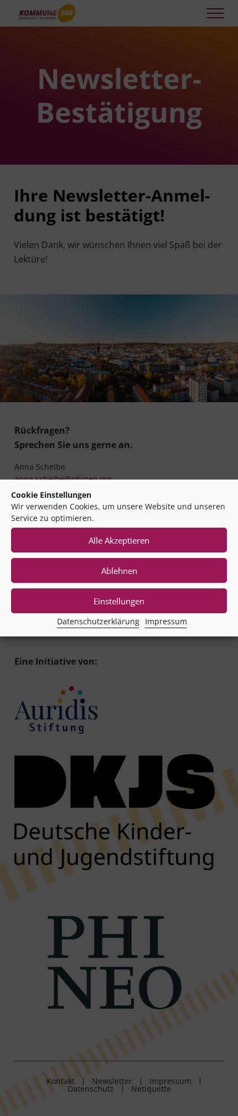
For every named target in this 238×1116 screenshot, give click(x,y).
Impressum (166, 621)
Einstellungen (119, 601)
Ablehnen (119, 570)
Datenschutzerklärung (98, 621)
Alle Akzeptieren (119, 540)
